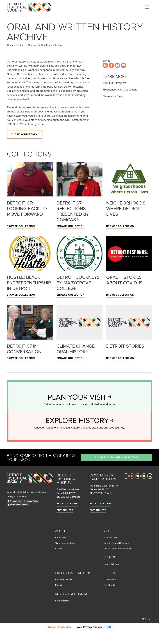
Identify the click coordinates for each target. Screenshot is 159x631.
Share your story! (24, 134)
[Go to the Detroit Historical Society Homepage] (30, 7)
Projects (21, 45)
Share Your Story (113, 96)
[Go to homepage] (30, 481)
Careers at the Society (66, 543)
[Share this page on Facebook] (111, 65)
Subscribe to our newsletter (117, 457)
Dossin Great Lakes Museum (117, 548)
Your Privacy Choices (89, 627)
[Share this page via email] (123, 65)
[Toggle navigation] (147, 7)
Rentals (58, 548)
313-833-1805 (64, 496)
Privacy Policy (15, 501)
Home (10, 45)
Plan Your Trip (67, 503)
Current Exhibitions (64, 579)
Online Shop (110, 579)
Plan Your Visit (110, 537)
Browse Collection (21, 226)
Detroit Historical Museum (116, 543)
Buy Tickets (65, 510)
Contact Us (60, 537)
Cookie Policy (32, 501)
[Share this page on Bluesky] (117, 65)
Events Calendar (111, 564)
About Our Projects (114, 83)
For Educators (62, 600)
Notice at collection (60, 627)
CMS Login (147, 619)
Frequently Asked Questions (120, 89)
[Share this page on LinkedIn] (105, 65)
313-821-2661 (96, 493)
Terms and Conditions (19, 505)
